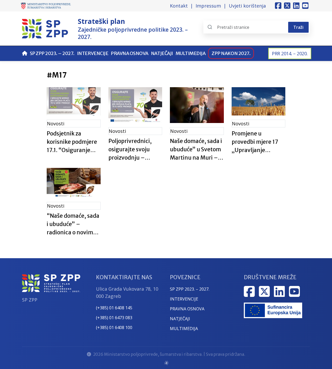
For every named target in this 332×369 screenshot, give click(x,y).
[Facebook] (278, 6)
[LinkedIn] (296, 6)
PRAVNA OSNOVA (187, 309)
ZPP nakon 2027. (231, 53)
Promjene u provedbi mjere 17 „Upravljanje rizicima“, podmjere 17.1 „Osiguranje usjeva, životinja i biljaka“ (257, 142)
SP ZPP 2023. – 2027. (52, 53)
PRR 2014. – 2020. (290, 53)
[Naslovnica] (24, 53)
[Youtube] (305, 6)
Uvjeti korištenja (247, 6)
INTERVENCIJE (184, 299)
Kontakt (179, 6)
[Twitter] (287, 6)
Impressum (208, 6)
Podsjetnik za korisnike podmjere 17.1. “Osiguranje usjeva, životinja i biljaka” (72, 142)
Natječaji (162, 53)
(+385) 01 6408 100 (114, 327)
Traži (298, 27)
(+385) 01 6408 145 (114, 308)
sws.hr (166, 362)
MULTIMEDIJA (184, 328)
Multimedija (191, 53)
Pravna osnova (129, 53)
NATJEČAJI (180, 319)
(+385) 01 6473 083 (114, 317)
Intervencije (92, 53)
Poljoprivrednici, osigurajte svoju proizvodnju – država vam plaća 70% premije (130, 150)
